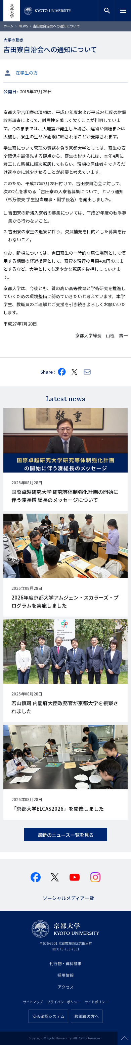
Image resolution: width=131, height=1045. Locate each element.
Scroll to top (124, 1038)
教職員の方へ (87, 1016)
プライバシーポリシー (64, 1001)
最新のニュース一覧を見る (66, 834)
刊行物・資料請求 (65, 963)
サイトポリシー (96, 1001)
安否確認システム (48, 1016)
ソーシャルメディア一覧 (68, 897)
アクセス (66, 987)
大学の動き (13, 39)
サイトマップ (33, 1001)
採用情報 (65, 975)
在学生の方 (27, 73)
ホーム (8, 25)
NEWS (23, 25)
